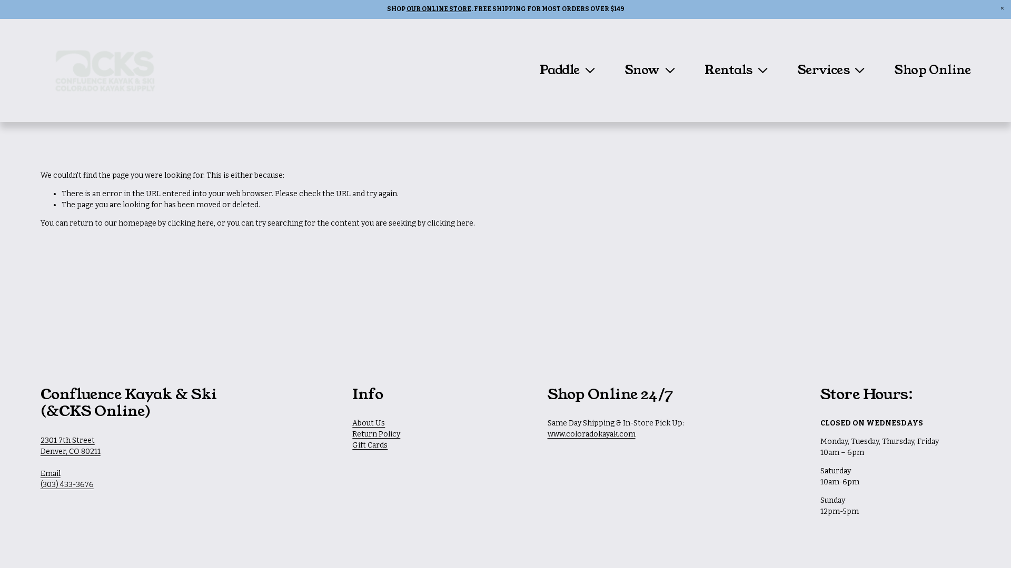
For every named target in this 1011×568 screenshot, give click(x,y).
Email (51, 473)
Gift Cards (370, 445)
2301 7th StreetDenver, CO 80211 (71, 446)
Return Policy (376, 434)
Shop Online (932, 70)
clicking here (190, 223)
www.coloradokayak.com (592, 434)
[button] (1002, 8)
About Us (368, 423)
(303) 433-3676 (67, 484)
